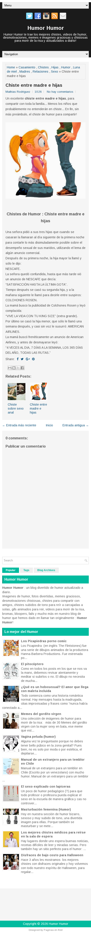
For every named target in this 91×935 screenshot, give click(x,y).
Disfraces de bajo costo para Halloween (52, 855)
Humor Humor (45, 28)
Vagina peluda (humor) (38, 736)
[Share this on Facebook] (18, 359)
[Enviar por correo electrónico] (10, 368)
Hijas (55, 67)
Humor (65, 67)
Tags (26, 570)
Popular (10, 570)
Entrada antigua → (76, 425)
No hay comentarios (60, 91)
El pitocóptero (32, 664)
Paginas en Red (53, 930)
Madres (24, 71)
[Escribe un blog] (14, 368)
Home (11, 67)
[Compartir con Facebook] (22, 368)
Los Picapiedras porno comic (43, 641)
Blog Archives (46, 570)
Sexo (54, 71)
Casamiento (27, 67)
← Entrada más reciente (19, 425)
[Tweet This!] (22, 359)
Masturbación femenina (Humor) (46, 809)
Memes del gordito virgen (41, 714)
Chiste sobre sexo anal (16, 408)
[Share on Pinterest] (33, 359)
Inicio (49, 425)
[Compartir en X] (18, 368)
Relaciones (40, 71)
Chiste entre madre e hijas (34, 85)
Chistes (43, 67)
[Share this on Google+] (28, 359)
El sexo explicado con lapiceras (45, 786)
